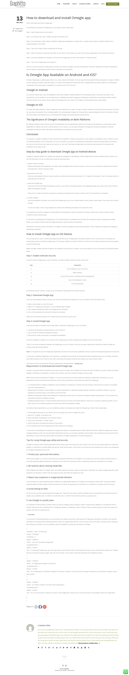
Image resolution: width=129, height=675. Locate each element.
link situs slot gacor (96, 638)
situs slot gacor (65, 635)
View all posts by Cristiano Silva (88, 643)
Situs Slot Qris (42, 630)
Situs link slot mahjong (102, 640)
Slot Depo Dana (58, 640)
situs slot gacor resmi (108, 638)
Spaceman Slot (83, 632)
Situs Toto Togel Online (73, 638)
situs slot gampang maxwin (104, 635)
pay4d (99, 632)
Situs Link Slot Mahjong (71, 632)
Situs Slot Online (46, 632)
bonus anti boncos (88, 630)
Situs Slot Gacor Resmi (101, 630)
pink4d (113, 632)
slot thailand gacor (54, 635)
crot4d (90, 632)
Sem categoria (19, 31)
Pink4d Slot (66, 640)
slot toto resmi (84, 638)
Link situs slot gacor (48, 643)
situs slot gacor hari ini (89, 635)
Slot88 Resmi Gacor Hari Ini (55, 630)
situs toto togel (48, 638)
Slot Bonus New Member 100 (73, 630)
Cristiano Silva (19, 28)
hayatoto (83, 640)
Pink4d (88, 640)
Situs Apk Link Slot (57, 632)
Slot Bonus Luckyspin (61, 643)
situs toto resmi (75, 640)
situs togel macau (75, 635)
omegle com (79, 363)
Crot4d (93, 640)
